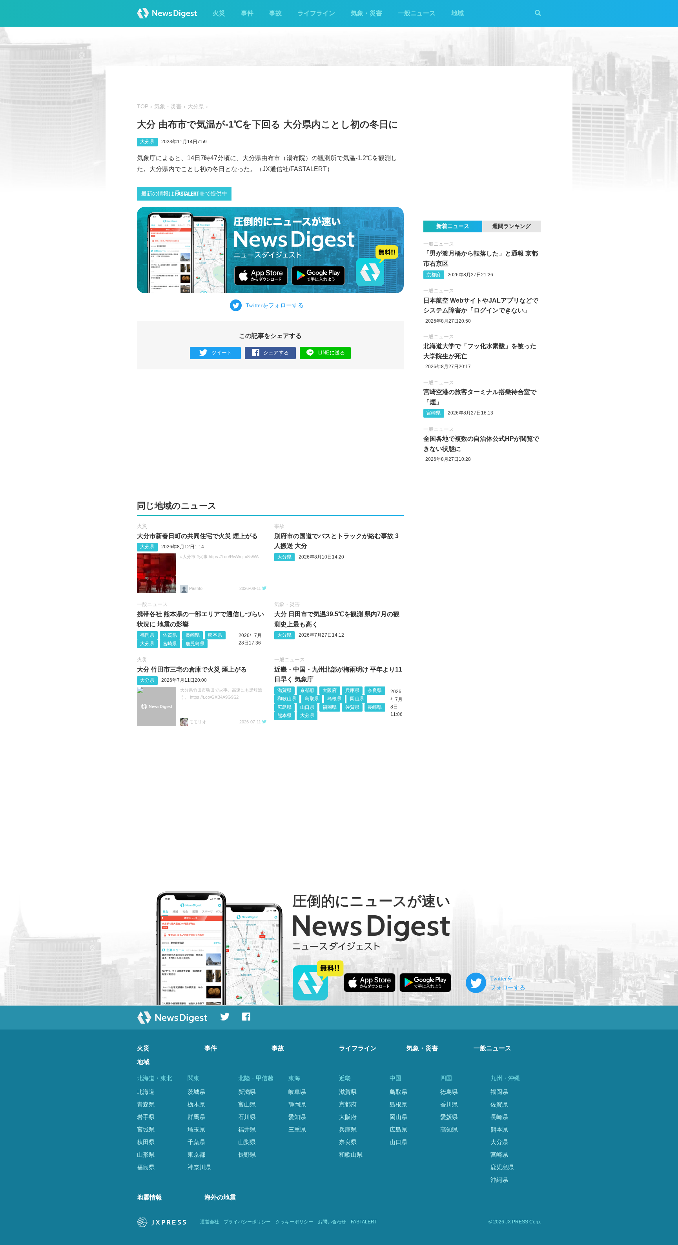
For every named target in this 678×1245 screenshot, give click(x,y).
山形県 (146, 1154)
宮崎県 (170, 643)
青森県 (146, 1104)
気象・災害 (366, 13)
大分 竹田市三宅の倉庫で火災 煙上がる (192, 669)
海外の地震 (220, 1197)
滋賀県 (284, 690)
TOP (142, 107)
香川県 (449, 1104)
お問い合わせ (332, 1222)
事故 (275, 13)
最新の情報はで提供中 (184, 194)
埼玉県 (196, 1129)
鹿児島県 (195, 643)
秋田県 (146, 1142)
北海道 (146, 1091)
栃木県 (196, 1104)
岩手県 (146, 1117)
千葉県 (196, 1142)
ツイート (221, 353)
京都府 (307, 690)
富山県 (247, 1104)
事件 (247, 13)
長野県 (247, 1154)
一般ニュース (417, 13)
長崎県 (193, 635)
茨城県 (196, 1091)
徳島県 (449, 1091)
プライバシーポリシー (247, 1222)
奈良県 (375, 690)
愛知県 (297, 1117)
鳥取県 (312, 698)
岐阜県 (297, 1091)
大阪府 (330, 690)
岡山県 (357, 698)
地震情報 (149, 1197)
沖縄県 (499, 1179)
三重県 (297, 1129)
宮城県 (146, 1129)
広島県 (284, 707)
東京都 (196, 1154)
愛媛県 (449, 1117)
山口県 (307, 707)
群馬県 (196, 1117)
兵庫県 (352, 690)
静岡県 (297, 1104)
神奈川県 (199, 1167)
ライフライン (316, 13)
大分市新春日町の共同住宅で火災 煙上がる (197, 536)
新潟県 (247, 1091)
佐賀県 (170, 635)
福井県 (247, 1129)
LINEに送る (331, 353)
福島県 (146, 1167)
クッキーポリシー (294, 1222)
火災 (219, 13)
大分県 (196, 107)
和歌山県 (286, 698)
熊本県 (215, 635)
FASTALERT (364, 1222)
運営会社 (209, 1222)
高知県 (449, 1129)
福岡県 (147, 635)
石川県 (247, 1117)
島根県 (334, 698)
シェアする (276, 353)
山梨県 (247, 1142)
